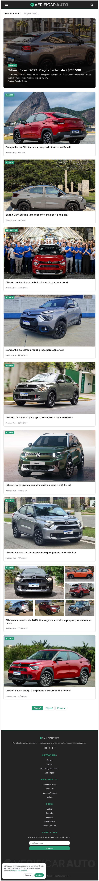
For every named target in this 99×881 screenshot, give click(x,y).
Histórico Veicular (49, 793)
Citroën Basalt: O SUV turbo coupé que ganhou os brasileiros (41, 552)
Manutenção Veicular (49, 768)
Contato (49, 813)
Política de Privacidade (18, 871)
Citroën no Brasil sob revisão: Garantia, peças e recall (37, 282)
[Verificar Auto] (49, 4)
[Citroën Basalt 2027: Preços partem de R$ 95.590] (49, 53)
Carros (12, 65)
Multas (49, 797)
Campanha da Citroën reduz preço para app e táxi (35, 350)
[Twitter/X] (49, 748)
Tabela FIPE (49, 789)
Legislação (11, 230)
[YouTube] (53, 748)
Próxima (61, 708)
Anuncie (49, 817)
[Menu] (6, 5)
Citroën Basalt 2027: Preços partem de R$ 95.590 (44, 70)
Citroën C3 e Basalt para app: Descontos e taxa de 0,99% (39, 417)
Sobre (49, 809)
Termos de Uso (49, 826)
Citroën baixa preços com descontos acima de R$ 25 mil (38, 485)
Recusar (28, 875)
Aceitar (39, 875)
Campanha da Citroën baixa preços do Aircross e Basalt (38, 147)
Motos (49, 764)
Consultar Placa (49, 784)
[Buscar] (93, 5)
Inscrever (49, 848)
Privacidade (49, 821)
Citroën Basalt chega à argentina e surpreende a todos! (38, 690)
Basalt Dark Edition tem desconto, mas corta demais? (37, 214)
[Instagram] (45, 748)
